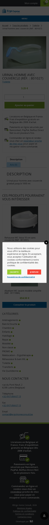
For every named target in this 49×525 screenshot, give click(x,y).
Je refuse (34, 272)
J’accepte (14, 272)
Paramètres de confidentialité (21, 277)
